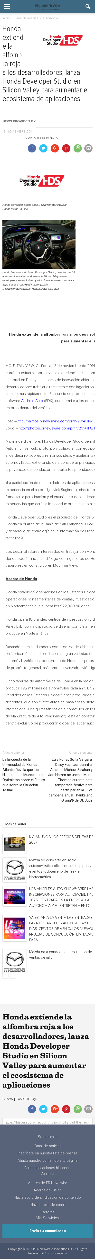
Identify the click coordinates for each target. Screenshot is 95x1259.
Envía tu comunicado (47, 1231)
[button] (88, 6)
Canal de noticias (47, 1146)
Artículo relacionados (21, 817)
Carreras (47, 1212)
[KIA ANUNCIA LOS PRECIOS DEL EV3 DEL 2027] (14, 844)
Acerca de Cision (48, 1190)
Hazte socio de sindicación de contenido (47, 1197)
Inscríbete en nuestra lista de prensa (47, 1153)
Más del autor (15, 824)
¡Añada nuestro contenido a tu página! (47, 1160)
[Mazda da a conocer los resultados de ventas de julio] (14, 961)
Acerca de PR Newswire (47, 1183)
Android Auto (32, 401)
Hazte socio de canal (47, 1205)
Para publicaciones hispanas (47, 1168)
